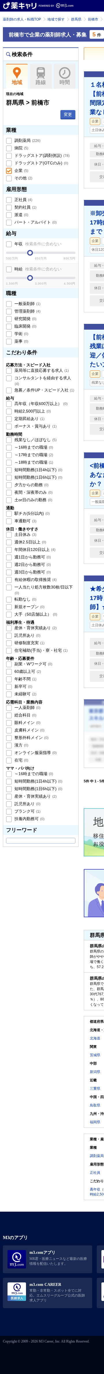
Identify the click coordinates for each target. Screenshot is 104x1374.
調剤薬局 (26, 140)
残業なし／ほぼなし (35, 439)
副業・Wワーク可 (32, 664)
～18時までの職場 (33, 462)
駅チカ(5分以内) (31, 513)
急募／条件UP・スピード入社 (43, 390)
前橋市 (93, 19)
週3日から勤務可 (32, 572)
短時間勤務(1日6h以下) (37, 477)
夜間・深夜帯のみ (33, 492)
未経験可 (24, 694)
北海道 (95, 1038)
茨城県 (95, 1055)
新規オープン (28, 606)
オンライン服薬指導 (35, 752)
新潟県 (95, 1072)
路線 (41, 82)
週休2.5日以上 (29, 542)
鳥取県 (95, 1105)
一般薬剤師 (26, 303)
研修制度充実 (28, 642)
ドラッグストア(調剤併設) (41, 155)
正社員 (22, 199)
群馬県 (76, 19)
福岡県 (95, 1122)
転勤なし (24, 599)
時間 (65, 82)
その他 (22, 178)
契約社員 (24, 207)
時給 (37, 269)
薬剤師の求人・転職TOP (22, 19)
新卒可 (22, 686)
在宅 (20, 760)
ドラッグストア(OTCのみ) (40, 163)
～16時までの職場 (33, 447)
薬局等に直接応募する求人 (41, 370)
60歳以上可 (27, 671)
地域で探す (56, 19)
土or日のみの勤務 (32, 499)
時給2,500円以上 (32, 411)
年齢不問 (24, 679)
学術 (20, 333)
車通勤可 (24, 521)
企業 (20, 170)
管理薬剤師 (26, 311)
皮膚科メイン (28, 730)
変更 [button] (68, 114)
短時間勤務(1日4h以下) (37, 469)
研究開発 (24, 318)
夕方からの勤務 (31, 484)
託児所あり (26, 635)
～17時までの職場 (33, 454)
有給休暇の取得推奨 (35, 579)
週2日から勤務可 (32, 564)
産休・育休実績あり (35, 627)
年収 (37, 244)
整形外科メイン (31, 737)
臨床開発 (24, 326)
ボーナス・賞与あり (35, 426)
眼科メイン (26, 722)
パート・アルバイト (35, 222)
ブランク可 (26, 811)
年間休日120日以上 (34, 549)
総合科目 (24, 715)
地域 (17, 82)
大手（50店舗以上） (35, 614)
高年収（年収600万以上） (40, 403)
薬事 (20, 341)
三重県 (95, 1089)
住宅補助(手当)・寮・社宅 (40, 650)
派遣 (20, 214)
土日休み (24, 534)
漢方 (20, 745)
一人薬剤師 (26, 707)
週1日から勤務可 (32, 557)
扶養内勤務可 (28, 818)
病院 (20, 148)
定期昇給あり (28, 418)
